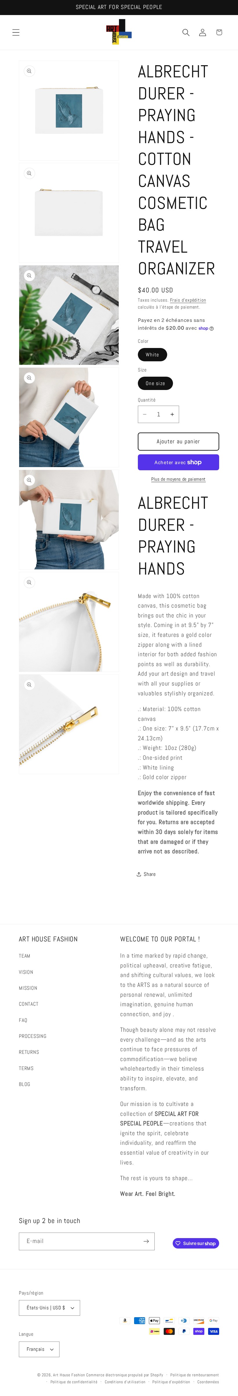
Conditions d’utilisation (125, 1381)
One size (155, 383)
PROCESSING (33, 1036)
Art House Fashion (69, 1374)
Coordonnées (208, 1381)
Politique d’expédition (171, 1381)
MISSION (28, 988)
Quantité (147, 400)
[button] (16, 32)
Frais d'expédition (188, 300)
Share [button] (150, 874)
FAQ (23, 1020)
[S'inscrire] (146, 1241)
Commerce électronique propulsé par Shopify (124, 1374)
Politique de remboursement (194, 1374)
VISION (26, 972)
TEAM (24, 955)
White (152, 354)
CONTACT (28, 1003)
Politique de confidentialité (74, 1381)
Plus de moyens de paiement (178, 479)
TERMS (26, 1068)
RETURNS (29, 1052)
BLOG (24, 1084)
